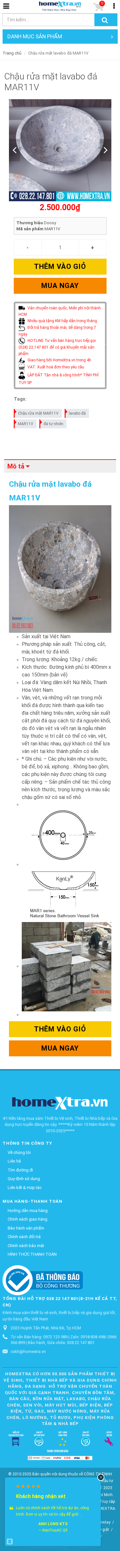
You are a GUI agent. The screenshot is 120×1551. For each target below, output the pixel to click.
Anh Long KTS (53, 1524)
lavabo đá (77, 413)
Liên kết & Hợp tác (25, 1187)
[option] (60, 150)
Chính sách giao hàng (27, 1219)
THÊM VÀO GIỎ (60, 266)
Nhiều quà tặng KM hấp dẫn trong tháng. (62, 321)
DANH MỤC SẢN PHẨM (34, 36)
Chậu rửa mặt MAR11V (38, 413)
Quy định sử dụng (24, 1178)
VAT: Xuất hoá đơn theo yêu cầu (55, 367)
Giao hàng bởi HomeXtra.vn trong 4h (59, 360)
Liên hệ (14, 1161)
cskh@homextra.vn (28, 1351)
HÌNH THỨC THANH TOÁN (32, 1254)
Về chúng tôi (19, 1152)
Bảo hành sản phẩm (26, 1228)
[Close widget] (100, 1477)
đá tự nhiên (53, 424)
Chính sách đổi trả (24, 1236)
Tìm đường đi (20, 1170)
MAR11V (25, 424)
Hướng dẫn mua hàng (28, 1210)
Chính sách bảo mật (26, 1245)
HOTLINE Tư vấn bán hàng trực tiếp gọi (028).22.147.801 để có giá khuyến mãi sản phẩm (57, 347)
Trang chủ (12, 53)
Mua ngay (60, 286)
